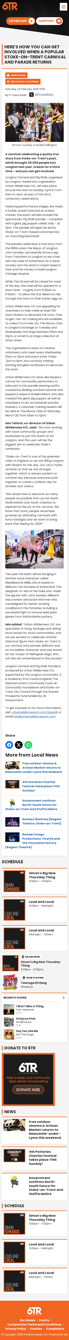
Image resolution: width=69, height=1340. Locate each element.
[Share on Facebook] (9, 745)
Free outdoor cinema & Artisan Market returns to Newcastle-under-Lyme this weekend (33, 767)
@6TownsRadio (44, 94)
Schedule (12, 862)
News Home (18, 75)
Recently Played (15, 997)
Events (44, 1320)
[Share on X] (19, 745)
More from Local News (25, 81)
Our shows (27, 1320)
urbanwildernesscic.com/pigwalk (35, 712)
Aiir (66, 1334)
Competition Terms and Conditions (34, 1324)
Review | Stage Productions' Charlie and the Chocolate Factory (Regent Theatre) (32, 840)
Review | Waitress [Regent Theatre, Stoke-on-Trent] (41, 821)
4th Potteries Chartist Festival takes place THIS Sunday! (41, 786)
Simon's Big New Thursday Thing (40, 963)
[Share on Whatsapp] (28, 745)
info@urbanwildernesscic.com (35, 716)
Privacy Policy (15, 1329)
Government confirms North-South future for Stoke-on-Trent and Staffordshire (31, 805)
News (10, 1112)
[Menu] (63, 7)
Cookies (36, 1329)
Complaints (55, 1329)
